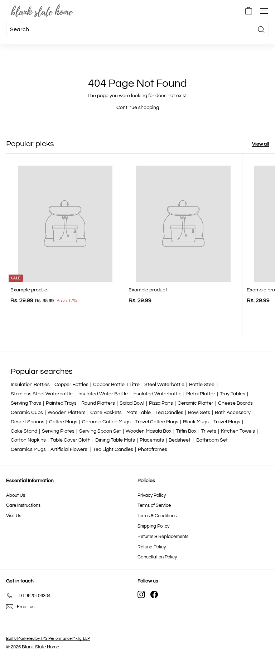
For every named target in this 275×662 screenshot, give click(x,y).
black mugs (196, 421)
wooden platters (67, 412)
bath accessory (233, 412)
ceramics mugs (28, 449)
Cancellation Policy (157, 556)
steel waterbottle (164, 384)
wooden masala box (149, 431)
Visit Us (13, 515)
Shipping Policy (153, 526)
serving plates (58, 431)
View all (260, 144)
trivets (208, 431)
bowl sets (199, 412)
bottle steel (202, 384)
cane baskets (106, 412)
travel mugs (226, 421)
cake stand (24, 431)
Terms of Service (154, 505)
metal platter (200, 393)
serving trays (26, 403)
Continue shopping (137, 107)
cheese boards (235, 403)
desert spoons (27, 421)
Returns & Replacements (163, 536)
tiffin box (186, 431)
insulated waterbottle (157, 393)
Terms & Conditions (157, 515)
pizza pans (161, 403)
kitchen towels (238, 431)
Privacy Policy (152, 495)
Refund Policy (152, 546)
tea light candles (113, 449)
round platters (98, 403)
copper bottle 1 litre (116, 384)
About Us (15, 495)
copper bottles (71, 384)
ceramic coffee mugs (106, 421)
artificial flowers (69, 449)
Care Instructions (23, 505)
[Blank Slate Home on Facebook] (154, 594)
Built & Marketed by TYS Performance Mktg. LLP (48, 638)
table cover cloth (70, 440)
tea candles (169, 412)
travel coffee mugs (156, 421)
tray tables (232, 393)
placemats (152, 440)
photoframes (152, 449)
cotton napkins (28, 440)
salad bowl (132, 403)
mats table (138, 412)
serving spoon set (100, 431)
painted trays (61, 403)
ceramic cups (27, 412)
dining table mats (115, 440)
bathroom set (212, 440)
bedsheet (180, 440)
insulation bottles (30, 384)
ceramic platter (195, 403)
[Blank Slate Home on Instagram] (141, 594)
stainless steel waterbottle (42, 393)
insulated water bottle (102, 393)
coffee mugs (63, 421)
